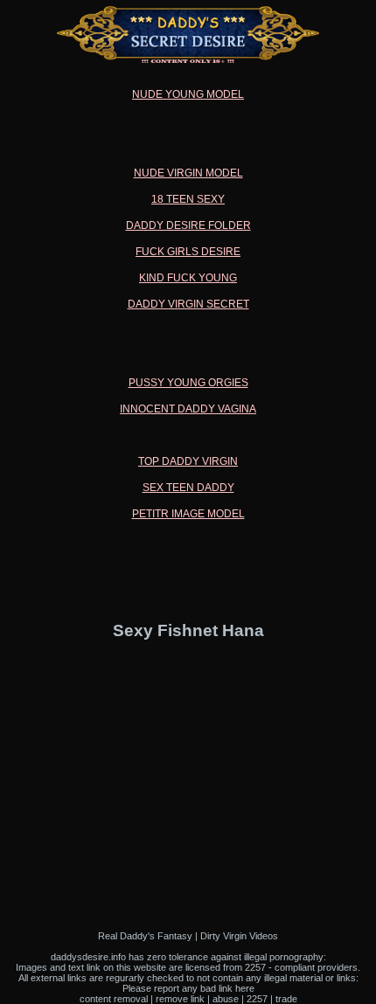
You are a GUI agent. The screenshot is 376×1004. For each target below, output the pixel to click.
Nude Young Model (188, 94)
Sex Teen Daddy (188, 487)
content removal (114, 999)
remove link (180, 999)
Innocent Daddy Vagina (188, 409)
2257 (257, 999)
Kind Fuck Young (188, 278)
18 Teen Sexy (188, 199)
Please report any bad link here (188, 988)
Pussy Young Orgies (188, 383)
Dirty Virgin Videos (239, 936)
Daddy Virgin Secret (188, 304)
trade (286, 999)
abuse (225, 999)
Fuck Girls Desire (188, 252)
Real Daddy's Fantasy (145, 936)
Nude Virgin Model (188, 173)
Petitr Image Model (188, 514)
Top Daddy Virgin (188, 461)
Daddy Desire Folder (188, 225)
